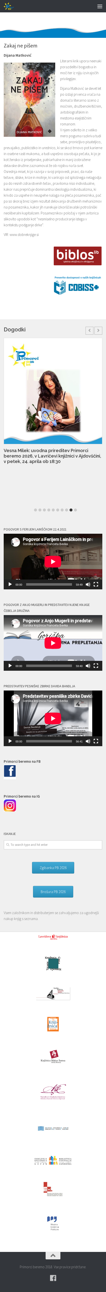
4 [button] (48, 509)
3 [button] (44, 509)
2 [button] (39, 509)
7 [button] (62, 509)
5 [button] (53, 509)
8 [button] (66, 509)
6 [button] (57, 509)
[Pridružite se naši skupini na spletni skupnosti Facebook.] (53, 1278)
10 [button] (75, 509)
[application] (53, 561)
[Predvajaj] (10, 584)
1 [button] (35, 509)
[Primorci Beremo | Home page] (11, 6)
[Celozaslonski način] (95, 584)
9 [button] (71, 509)
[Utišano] (88, 584)
